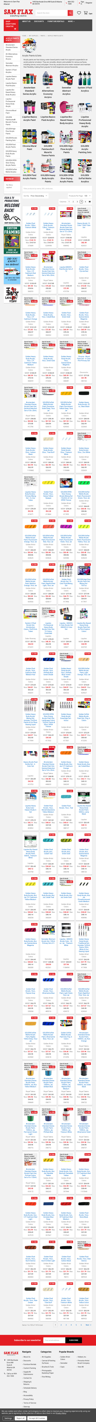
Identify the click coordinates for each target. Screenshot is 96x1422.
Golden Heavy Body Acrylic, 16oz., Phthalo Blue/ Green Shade (66, 673)
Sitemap (27, 1407)
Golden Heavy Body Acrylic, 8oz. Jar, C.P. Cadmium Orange (66, 765)
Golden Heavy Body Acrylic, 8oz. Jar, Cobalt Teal (48, 895)
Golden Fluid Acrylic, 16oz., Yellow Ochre (84, 1300)
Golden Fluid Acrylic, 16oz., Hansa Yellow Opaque (48, 495)
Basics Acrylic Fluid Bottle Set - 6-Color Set (30, 764)
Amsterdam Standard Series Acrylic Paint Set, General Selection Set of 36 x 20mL (30, 406)
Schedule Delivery (30, 1388)
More (70, 21)
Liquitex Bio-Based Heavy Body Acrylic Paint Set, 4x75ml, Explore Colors (84, 627)
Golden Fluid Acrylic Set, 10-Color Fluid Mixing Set (66, 582)
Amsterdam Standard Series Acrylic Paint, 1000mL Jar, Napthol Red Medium (66, 1084)
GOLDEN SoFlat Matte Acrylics (11, 170)
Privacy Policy (29, 1399)
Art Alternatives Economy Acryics (11, 56)
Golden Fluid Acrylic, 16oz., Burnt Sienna (31, 1259)
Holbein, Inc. (82, 1357)
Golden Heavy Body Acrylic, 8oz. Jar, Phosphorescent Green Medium (84, 897)
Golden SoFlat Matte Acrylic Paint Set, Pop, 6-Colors (66, 1036)
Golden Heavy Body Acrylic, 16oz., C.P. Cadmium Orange (30, 316)
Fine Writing (46, 1377)
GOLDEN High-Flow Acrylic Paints (11, 131)
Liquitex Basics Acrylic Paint (11, 78)
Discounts (39, 21)
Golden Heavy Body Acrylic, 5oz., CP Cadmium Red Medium (66, 1216)
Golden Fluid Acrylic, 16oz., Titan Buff (48, 1300)
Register (89, 3)
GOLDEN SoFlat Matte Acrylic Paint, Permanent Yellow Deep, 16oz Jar (66, 406)
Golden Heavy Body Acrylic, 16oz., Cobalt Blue (48, 315)
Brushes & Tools (48, 1367)
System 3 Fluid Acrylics (11, 71)
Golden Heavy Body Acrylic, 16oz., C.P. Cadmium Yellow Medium (30, 361)
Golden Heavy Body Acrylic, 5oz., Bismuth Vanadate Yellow (66, 1172)
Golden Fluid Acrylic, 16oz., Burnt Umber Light (48, 1259)
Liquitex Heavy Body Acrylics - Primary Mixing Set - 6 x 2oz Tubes (30, 496)
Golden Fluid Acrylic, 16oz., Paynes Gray (31, 991)
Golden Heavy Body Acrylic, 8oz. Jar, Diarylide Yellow (48, 1172)
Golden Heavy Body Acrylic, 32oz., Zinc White (84, 450)
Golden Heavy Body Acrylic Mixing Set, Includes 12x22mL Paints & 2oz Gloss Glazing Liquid (30, 719)
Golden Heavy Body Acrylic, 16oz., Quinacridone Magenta (66, 361)
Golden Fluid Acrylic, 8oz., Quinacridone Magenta (84, 853)
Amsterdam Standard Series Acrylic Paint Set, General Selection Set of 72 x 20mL (66, 227)
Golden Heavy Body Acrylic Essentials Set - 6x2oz (66, 717)
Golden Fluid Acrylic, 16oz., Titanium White (66, 1300)
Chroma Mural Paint (11, 112)
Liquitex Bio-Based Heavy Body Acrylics (11, 92)
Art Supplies (46, 1357)
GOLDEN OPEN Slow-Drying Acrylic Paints (11, 162)
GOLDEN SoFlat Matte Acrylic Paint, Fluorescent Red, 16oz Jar (48, 539)
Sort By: (26, 196)
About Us (26, 21)
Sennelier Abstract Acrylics (12, 64)
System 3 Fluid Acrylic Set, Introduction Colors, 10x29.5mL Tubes (30, 627)
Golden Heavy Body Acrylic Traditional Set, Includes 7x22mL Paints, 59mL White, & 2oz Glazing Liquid (84, 945)
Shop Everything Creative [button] (11, 24)
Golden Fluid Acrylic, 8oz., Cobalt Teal (48, 852)
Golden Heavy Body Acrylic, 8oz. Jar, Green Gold (66, 895)
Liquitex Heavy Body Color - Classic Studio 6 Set (30, 809)
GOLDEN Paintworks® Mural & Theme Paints (11, 120)
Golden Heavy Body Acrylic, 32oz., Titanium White (66, 451)
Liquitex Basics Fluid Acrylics (11, 84)
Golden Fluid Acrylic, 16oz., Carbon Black (66, 1259)
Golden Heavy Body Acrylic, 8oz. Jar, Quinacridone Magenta (30, 942)
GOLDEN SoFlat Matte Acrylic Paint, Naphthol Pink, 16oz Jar (84, 992)
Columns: (63, 202)
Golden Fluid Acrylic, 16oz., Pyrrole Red (84, 269)
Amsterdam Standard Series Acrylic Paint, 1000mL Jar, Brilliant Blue (48, 1083)
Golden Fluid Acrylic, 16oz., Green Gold (66, 315)
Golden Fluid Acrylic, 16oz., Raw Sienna (84, 1259)
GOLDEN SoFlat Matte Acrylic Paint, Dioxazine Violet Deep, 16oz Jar (48, 406)
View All (81, 1367)
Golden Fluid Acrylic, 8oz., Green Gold (66, 852)
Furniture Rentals (56, 21)
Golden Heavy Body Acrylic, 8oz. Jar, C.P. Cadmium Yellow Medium (30, 896)
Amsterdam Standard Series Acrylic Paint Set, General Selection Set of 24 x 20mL (48, 766)
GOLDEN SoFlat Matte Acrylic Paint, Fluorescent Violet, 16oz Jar (66, 539)
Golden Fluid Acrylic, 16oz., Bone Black (84, 1215)
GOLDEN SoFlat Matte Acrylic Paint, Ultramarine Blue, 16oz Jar (48, 1036)
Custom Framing (30, 1368)
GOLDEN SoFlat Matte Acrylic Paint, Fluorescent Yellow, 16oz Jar (83, 539)
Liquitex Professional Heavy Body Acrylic (10, 102)
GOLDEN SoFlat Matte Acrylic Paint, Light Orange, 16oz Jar (84, 672)
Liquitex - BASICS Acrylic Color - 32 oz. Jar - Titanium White (66, 942)
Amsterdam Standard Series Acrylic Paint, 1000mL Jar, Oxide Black (84, 1083)
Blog (25, 1392)
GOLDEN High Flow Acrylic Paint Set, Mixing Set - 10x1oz (84, 582)
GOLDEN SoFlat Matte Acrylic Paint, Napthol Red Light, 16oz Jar (48, 582)
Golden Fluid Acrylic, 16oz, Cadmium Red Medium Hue (30, 672)
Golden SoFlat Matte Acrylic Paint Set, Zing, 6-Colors (83, 717)
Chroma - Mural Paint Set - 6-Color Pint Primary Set (84, 359)
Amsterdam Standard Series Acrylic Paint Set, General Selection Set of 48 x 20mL (48, 271)
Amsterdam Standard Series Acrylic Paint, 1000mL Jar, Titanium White (66, 1128)
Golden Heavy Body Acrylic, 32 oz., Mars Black (84, 404)
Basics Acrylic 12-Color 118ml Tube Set (83, 225)
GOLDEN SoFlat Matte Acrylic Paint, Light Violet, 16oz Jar (66, 992)
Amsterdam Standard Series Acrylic (12, 47)
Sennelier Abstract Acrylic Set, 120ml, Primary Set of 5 (48, 941)
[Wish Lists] (79, 13)
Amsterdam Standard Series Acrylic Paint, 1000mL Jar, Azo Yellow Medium (30, 1083)
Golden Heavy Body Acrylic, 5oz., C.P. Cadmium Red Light (30, 1216)
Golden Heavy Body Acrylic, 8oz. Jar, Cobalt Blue (84, 764)
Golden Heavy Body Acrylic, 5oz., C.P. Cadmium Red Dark (84, 1172)
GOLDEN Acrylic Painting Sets (11, 139)
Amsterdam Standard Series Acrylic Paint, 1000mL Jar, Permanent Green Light (30, 1129)
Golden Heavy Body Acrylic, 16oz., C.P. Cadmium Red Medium (30, 271)
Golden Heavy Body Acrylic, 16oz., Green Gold (48, 359)
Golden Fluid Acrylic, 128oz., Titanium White (30, 225)
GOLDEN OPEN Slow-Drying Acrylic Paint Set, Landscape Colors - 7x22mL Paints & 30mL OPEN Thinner (48, 720)
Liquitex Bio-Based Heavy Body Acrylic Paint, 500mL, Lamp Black (84, 810)
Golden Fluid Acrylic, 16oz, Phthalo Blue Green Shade (48, 672)
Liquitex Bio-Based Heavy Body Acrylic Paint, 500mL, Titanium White (30, 854)
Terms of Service (30, 1403)
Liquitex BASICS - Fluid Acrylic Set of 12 (66, 269)
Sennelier (63, 1363)
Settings (8, 1418)
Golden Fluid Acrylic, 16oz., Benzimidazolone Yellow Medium (48, 809)
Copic (62, 1367)
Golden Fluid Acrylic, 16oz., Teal (66, 807)
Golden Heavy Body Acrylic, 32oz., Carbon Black (30, 451)
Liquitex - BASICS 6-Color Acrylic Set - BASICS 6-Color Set (66, 626)
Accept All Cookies (37, 1418)
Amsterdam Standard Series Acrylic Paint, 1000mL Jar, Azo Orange (84, 1037)
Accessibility (28, 1395)
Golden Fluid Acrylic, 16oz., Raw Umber (30, 1300)
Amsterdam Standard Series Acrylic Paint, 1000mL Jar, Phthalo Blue (48, 1128)
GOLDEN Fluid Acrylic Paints (11, 146)
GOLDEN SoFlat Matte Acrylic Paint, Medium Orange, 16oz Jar (30, 582)
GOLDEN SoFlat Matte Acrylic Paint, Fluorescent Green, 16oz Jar (83, 495)
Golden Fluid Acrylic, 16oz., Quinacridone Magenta (84, 316)
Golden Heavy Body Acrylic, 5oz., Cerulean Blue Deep (48, 1216)
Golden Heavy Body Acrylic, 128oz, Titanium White (48, 226)
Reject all (20, 1418)
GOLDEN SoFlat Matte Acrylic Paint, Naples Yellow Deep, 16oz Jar (30, 1037)
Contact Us (28, 1378)
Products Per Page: (76, 196)
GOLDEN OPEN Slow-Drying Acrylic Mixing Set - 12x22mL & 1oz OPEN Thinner (66, 496)
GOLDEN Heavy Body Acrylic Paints (11, 153)
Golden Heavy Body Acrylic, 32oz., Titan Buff (48, 450)
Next (88, 1325)
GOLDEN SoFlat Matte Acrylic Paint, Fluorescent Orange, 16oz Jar (30, 539)
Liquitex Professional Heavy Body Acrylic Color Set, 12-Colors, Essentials (48, 628)
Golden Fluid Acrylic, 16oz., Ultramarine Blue (48, 991)
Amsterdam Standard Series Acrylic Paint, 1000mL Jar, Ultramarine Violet (84, 1128)
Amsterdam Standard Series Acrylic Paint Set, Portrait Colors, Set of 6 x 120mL (30, 1173)
